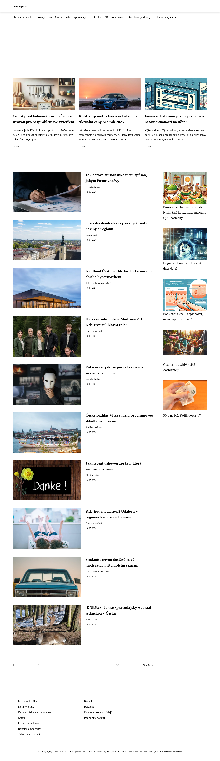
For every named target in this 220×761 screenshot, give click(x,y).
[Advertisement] (110, 43)
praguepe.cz (20, 6)
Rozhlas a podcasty (139, 17)
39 (117, 665)
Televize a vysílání (165, 17)
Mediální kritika (23, 17)
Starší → (148, 665)
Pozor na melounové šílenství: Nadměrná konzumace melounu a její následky (184, 212)
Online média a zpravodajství (72, 17)
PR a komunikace (114, 17)
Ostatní (97, 17)
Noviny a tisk (44, 17)
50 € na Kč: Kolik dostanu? (182, 415)
